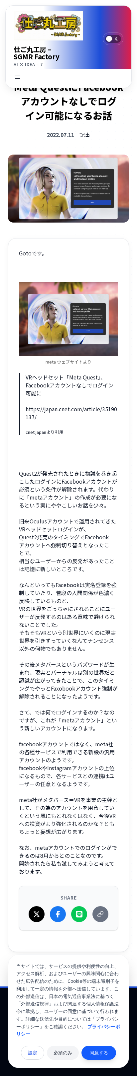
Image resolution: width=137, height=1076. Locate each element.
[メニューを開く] (18, 77)
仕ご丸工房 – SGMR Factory (36, 52)
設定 (32, 1052)
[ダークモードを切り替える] (113, 39)
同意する (98, 1052)
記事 (84, 135)
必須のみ (63, 1052)
